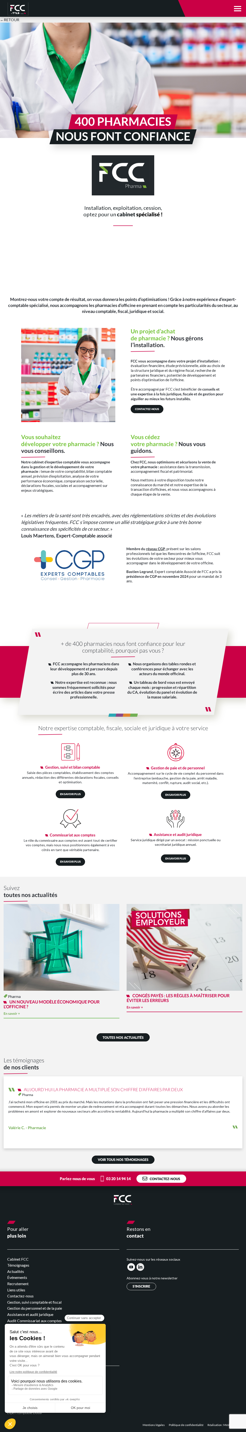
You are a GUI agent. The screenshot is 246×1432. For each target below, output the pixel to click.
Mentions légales (154, 1425)
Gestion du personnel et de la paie (34, 1308)
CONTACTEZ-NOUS (147, 409)
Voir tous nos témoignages (123, 1160)
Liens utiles (16, 1290)
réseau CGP (155, 549)
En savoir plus (70, 794)
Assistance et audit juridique (30, 1314)
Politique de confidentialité (186, 1425)
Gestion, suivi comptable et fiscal (34, 1302)
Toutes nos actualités (123, 1037)
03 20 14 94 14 (118, 1178)
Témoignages (18, 1265)
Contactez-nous (165, 1179)
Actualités (15, 1271)
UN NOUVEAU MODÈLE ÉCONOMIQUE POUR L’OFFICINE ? (52, 1004)
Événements (17, 1277)
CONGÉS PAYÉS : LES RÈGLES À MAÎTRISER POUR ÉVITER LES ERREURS (178, 998)
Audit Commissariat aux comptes (34, 1320)
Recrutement (18, 1283)
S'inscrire (141, 1286)
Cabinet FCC (18, 1259)
